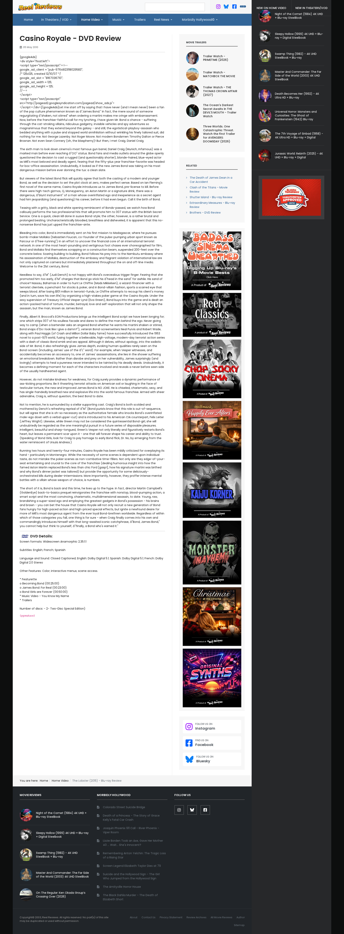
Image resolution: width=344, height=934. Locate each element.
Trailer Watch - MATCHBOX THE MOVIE (219, 74)
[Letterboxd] (243, 7)
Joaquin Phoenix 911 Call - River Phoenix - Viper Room (131, 830)
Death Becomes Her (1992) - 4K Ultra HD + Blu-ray (297, 96)
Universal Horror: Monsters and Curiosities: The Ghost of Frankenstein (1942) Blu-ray (296, 115)
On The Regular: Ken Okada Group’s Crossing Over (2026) (60, 895)
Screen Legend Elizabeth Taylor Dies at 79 (132, 866)
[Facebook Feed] (234, 7)
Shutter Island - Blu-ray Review (211, 197)
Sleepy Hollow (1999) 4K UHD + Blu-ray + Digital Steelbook (299, 36)
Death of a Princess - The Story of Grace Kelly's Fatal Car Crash (131, 818)
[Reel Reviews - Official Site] (40, 7)
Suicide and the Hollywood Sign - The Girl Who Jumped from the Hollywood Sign (131, 876)
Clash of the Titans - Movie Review (209, 189)
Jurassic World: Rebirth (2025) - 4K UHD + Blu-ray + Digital (299, 155)
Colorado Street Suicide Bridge (124, 807)
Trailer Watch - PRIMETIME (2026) (215, 58)
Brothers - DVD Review (205, 213)
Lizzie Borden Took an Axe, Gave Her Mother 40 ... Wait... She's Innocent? (133, 843)
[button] (57, 20)
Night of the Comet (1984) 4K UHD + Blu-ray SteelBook (61, 815)
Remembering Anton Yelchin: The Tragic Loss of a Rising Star (134, 855)
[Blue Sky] (226, 7)
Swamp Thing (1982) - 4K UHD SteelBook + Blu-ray (296, 56)
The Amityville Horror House (122, 887)
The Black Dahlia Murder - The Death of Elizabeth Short (130, 897)
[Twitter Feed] (218, 7)
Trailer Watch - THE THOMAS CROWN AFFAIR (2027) (220, 91)
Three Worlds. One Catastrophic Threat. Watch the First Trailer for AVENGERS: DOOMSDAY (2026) (219, 134)
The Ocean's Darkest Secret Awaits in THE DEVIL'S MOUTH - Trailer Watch (219, 110)
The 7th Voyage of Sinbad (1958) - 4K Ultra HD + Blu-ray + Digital (299, 135)
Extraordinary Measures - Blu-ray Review (212, 205)
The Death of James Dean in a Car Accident (211, 180)
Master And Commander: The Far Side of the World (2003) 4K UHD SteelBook (298, 75)
